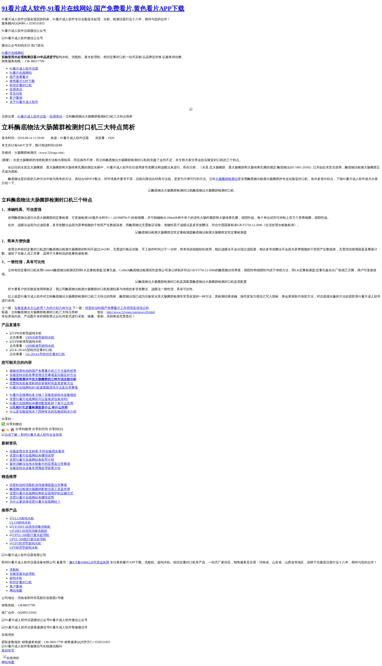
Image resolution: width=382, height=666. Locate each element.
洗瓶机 (14, 569)
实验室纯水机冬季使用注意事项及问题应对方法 (43, 375)
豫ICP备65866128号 (82, 562)
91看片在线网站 (13, 52)
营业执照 (102, 562)
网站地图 (16, 590)
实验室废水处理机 (22, 574)
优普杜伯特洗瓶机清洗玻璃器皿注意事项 (38, 485)
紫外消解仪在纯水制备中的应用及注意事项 (40, 464)
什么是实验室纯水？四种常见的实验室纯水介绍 (43, 411)
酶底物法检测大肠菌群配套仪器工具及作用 (40, 489)
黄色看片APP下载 (22, 81)
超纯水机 (16, 578)
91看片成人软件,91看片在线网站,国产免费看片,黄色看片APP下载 (93, 8)
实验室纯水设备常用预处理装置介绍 (35, 468)
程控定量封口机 (21, 85)
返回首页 (8, 650)
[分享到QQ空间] (8, 430)
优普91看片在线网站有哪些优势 (32, 455)
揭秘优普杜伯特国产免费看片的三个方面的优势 (43, 370)
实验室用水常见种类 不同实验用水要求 (37, 451)
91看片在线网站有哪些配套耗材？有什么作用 (41, 403)
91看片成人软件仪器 (24, 68)
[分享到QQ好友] (12, 430)
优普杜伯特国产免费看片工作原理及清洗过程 (117, 308)
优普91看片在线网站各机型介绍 (32, 459)
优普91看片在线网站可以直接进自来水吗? (39, 399)
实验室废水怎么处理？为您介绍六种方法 (43, 308)
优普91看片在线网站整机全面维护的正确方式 (41, 493)
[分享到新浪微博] (3, 430)
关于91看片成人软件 (24, 102)
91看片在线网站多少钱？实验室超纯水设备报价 (43, 395)
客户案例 (16, 97)
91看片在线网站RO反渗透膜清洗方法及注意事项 (44, 387)
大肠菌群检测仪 (226, 179)
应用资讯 (16, 89)
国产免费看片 (19, 77)
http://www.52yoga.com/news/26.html (131, 312)
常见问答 (16, 93)
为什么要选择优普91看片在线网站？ (35, 501)
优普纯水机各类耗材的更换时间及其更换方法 (41, 383)
